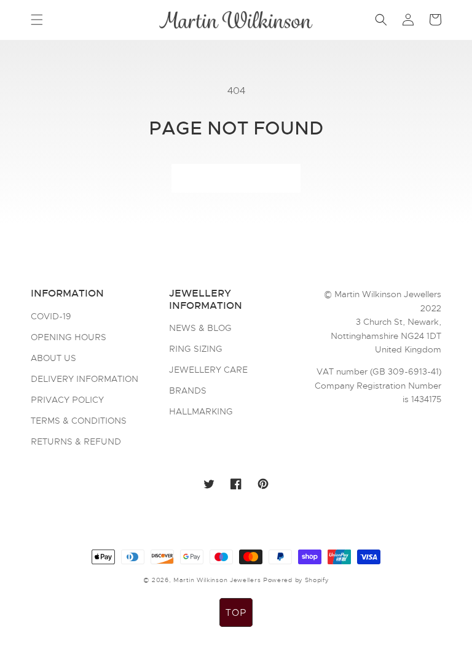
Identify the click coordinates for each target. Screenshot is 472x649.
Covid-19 (51, 317)
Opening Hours (68, 337)
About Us (53, 357)
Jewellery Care (208, 369)
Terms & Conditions (79, 420)
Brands (187, 390)
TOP (236, 612)
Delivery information (84, 378)
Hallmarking (201, 411)
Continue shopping (236, 178)
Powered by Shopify (296, 580)
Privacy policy (67, 399)
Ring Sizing (195, 348)
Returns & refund (76, 441)
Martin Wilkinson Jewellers (217, 580)
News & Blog (200, 328)
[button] (36, 19)
